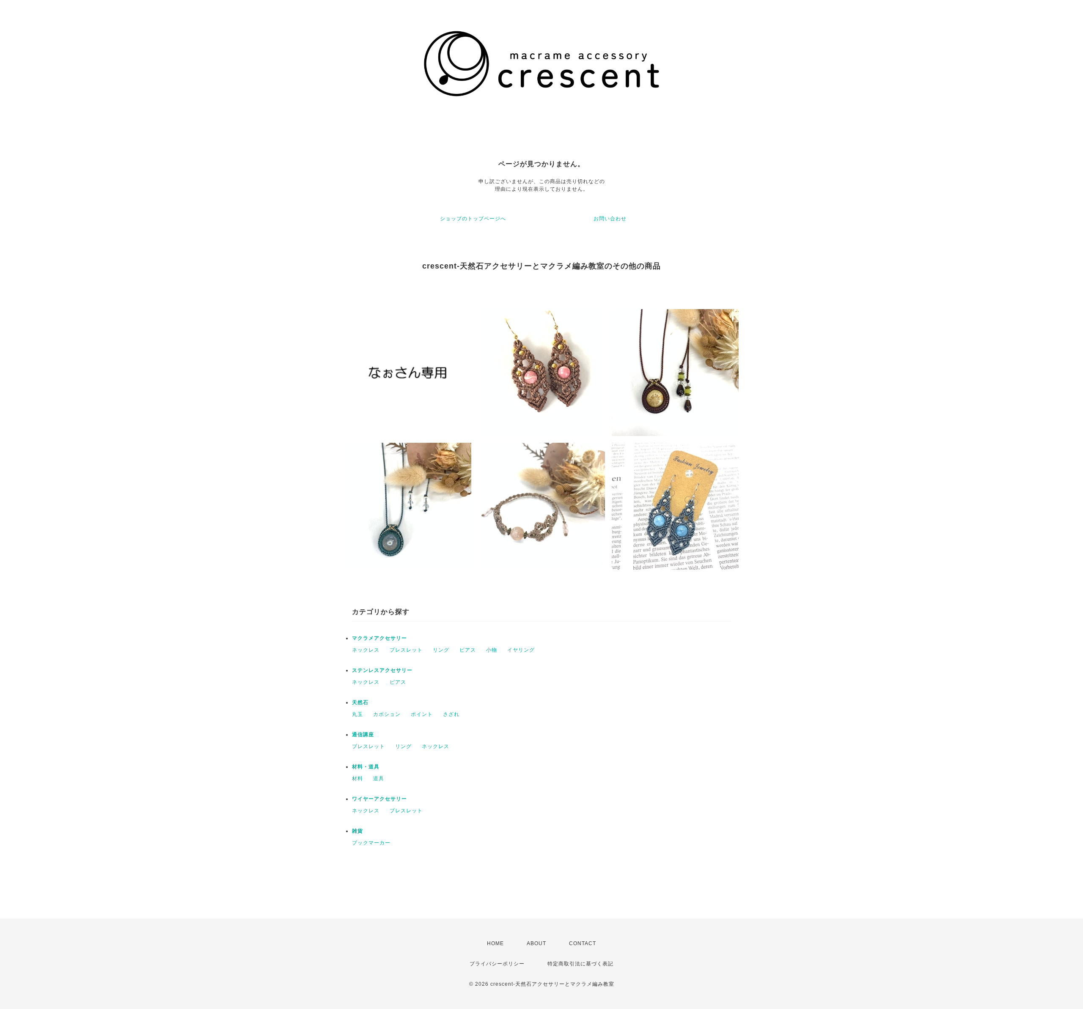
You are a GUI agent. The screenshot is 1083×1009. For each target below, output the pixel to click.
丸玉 (357, 714)
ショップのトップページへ (473, 219)
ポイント (422, 714)
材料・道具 (365, 767)
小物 (491, 650)
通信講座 (363, 735)
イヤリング (521, 650)
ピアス (467, 650)
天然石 (360, 702)
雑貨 (357, 831)
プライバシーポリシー (497, 964)
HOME (495, 943)
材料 (357, 778)
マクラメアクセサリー (379, 638)
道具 (378, 778)
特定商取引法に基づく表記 (580, 964)
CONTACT (582, 943)
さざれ (451, 714)
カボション (387, 714)
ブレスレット (406, 650)
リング (441, 650)
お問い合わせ (610, 219)
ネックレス (365, 650)
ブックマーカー (371, 843)
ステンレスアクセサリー (382, 670)
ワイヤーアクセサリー (379, 799)
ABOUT (536, 943)
